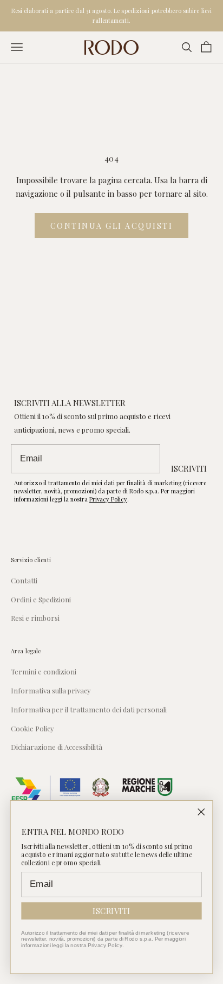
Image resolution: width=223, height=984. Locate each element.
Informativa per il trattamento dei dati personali (89, 709)
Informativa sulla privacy (51, 690)
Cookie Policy (32, 728)
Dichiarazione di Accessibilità (56, 746)
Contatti (24, 580)
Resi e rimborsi (35, 617)
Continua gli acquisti (111, 226)
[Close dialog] (201, 812)
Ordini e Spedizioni (41, 599)
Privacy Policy (108, 499)
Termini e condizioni (43, 671)
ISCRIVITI (189, 468)
